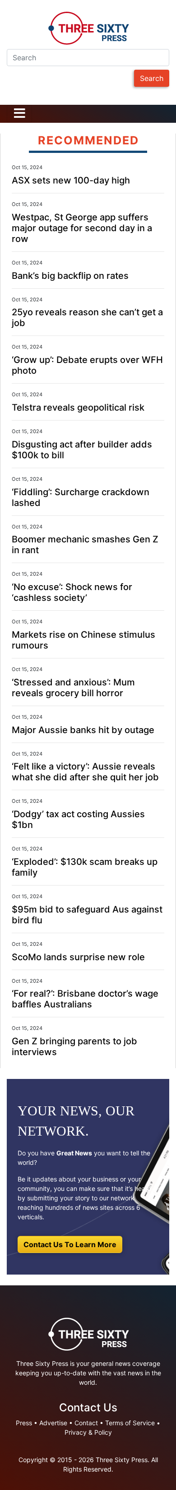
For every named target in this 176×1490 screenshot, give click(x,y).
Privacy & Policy (88, 1432)
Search (151, 78)
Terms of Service (130, 1423)
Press (24, 1423)
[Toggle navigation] (19, 114)
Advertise (53, 1423)
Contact (86, 1423)
